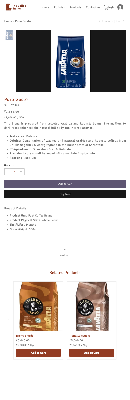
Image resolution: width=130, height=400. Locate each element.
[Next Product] (122, 324)
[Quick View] (38, 310)
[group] (64, 324)
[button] (59, 7)
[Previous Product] (8, 324)
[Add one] (21, 171)
